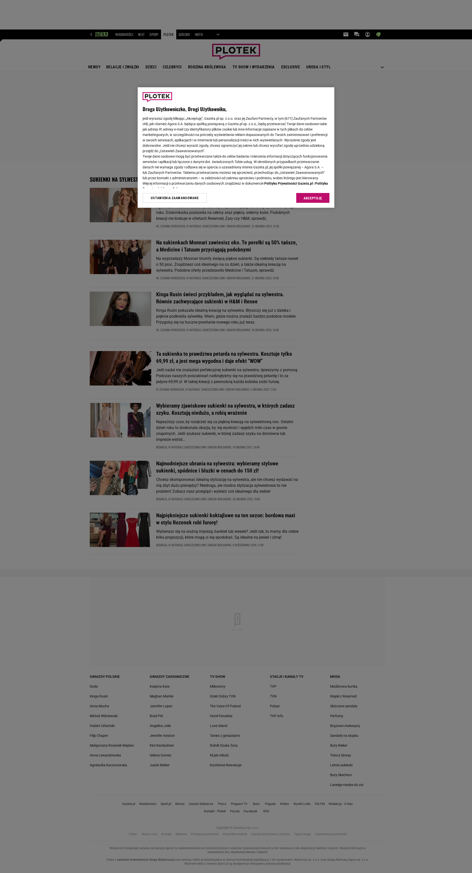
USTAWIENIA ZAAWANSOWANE (175, 198)
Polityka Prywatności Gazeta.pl (288, 183)
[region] (236, 147)
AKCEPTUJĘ (313, 198)
